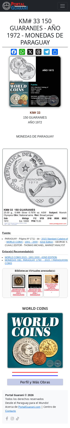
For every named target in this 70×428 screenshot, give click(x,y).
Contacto (10, 410)
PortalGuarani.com (29, 406)
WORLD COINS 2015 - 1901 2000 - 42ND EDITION (31, 257)
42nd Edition (46, 242)
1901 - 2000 (31, 242)
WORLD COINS (14, 242)
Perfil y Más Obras (35, 382)
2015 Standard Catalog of (54, 239)
